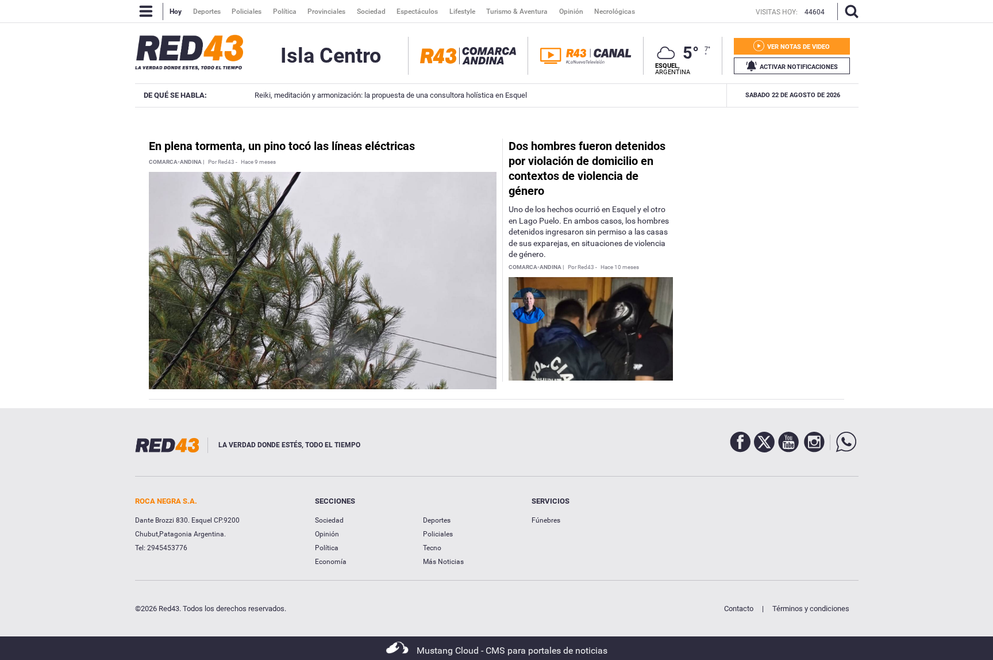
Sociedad (329, 520)
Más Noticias (443, 562)
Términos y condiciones (810, 608)
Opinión (327, 534)
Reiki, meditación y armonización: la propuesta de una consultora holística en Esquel (384, 95)
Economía (331, 562)
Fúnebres (546, 520)
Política (326, 548)
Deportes (437, 520)
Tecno (432, 548)
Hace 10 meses (620, 267)
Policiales (438, 534)
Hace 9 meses (258, 162)
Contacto (738, 608)
